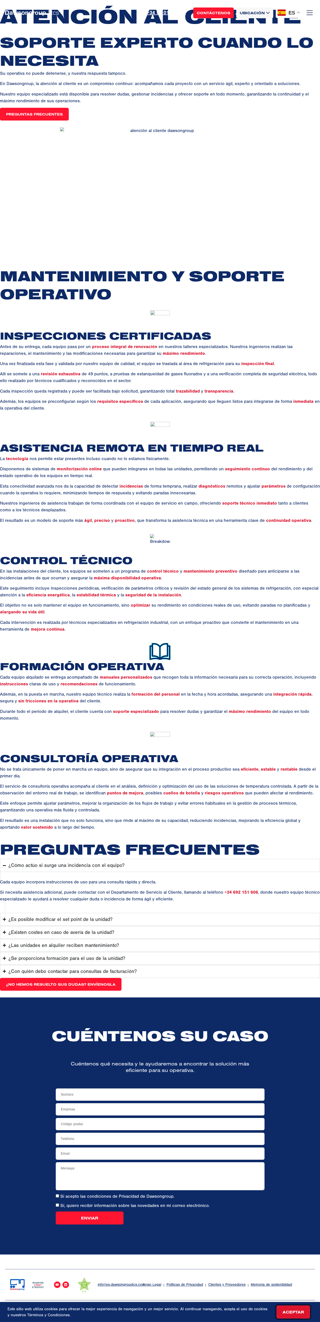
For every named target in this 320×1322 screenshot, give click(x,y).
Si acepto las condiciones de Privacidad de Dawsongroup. (117, 1196)
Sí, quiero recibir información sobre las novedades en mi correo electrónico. (135, 1205)
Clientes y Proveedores (227, 1284)
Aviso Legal (152, 1284)
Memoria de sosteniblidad (271, 1284)
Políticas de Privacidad (184, 1284)
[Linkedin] (65, 1284)
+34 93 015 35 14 (166, 13)
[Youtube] (57, 1284)
